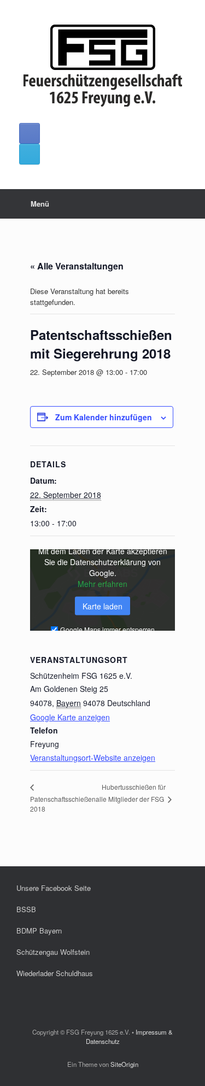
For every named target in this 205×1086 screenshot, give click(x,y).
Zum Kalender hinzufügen (103, 417)
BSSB (26, 909)
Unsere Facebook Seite (53, 888)
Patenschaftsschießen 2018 (63, 803)
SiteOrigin (124, 1064)
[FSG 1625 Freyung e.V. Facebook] (29, 133)
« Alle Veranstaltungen (77, 266)
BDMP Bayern (39, 930)
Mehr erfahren (102, 583)
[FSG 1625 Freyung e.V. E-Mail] (29, 154)
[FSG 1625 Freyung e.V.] (102, 66)
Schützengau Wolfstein (53, 952)
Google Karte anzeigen (70, 717)
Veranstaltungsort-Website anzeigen (92, 757)
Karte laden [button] (102, 606)
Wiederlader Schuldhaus (54, 973)
